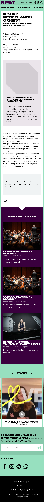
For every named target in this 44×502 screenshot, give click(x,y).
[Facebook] (4, 466)
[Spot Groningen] (8, 2)
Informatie (24, 8)
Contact (24, 2)
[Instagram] (11, 467)
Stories (38, 8)
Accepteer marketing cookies (16, 184)
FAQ (9, 494)
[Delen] (5, 201)
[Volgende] (30, 373)
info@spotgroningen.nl (22, 489)
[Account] (38, 3)
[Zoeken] (41, 3)
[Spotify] (18, 467)
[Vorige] (13, 373)
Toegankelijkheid (23, 497)
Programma (7, 8)
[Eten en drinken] (35, 3)
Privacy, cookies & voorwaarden (26, 494)
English (30, 2)
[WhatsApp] (25, 467)
